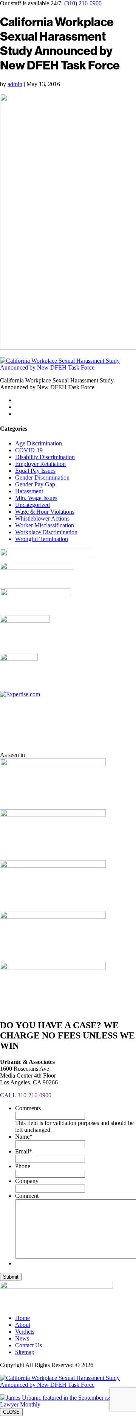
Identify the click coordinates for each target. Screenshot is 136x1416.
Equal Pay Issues (35, 470)
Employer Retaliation (40, 464)
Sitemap (24, 1352)
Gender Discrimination (42, 477)
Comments (28, 1108)
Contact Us (28, 1345)
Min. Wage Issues (36, 498)
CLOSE (11, 1412)
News (22, 1338)
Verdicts (24, 1331)
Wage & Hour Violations (44, 511)
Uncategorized (32, 505)
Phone (22, 1166)
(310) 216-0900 (83, 3)
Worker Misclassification (44, 525)
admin (15, 84)
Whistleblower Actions (42, 518)
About (22, 1325)
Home (22, 1318)
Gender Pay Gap (35, 484)
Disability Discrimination (45, 457)
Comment (27, 1196)
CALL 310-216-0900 (25, 1095)
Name (23, 1136)
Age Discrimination (38, 443)
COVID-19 (29, 450)
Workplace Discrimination (46, 532)
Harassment (29, 491)
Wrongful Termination (41, 539)
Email (23, 1151)
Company (27, 1181)
